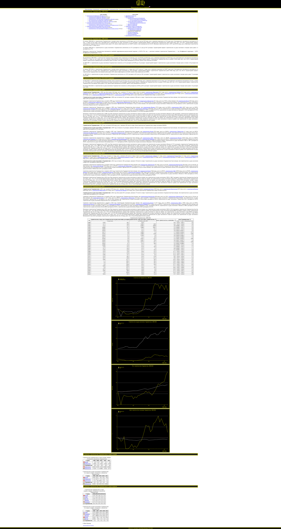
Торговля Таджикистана (133, 32)
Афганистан (88, 468)
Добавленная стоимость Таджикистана (133, 26)
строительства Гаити (169, 93)
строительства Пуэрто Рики (174, 156)
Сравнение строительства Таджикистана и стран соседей (98, 22)
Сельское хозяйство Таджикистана (135, 27)
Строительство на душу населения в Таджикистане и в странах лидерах (103, 28)
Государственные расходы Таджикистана (138, 20)
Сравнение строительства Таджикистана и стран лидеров (98, 26)
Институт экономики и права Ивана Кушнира (138, 528)
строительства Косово (192, 189)
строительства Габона (190, 157)
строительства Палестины (191, 93)
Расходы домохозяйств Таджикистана (138, 19)
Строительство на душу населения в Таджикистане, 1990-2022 (102, 19)
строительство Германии (89, 108)
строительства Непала (128, 93)
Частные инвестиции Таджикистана (135, 21)
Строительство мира (104, 9)
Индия (86, 498)
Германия (87, 502)
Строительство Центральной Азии (126, 9)
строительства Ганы (120, 94)
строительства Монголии (98, 94)
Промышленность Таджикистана (134, 28)
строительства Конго (149, 93)
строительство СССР (115, 108)
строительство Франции (142, 108)
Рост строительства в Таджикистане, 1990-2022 (98, 20)
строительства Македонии (152, 92)
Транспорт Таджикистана (133, 33)
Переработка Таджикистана (135, 29)
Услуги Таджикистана (132, 34)
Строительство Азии (114, 9)
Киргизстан (88, 467)
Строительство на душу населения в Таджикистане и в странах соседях (103, 25)
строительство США (176, 107)
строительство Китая (183, 101)
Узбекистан (88, 463)
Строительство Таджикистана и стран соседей (98, 23)
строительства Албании (175, 92)
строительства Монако (121, 190)
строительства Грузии (102, 157)
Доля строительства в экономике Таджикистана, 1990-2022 (101, 21)
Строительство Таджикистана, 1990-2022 (95, 15)
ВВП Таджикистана (129, 16)
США (86, 497)
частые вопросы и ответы (88, 525)
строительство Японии (149, 107)
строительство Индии (107, 172)
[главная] (140, 5)
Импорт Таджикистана (132, 25)
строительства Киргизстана (105, 93)
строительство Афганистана (147, 101)
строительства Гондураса (169, 157)
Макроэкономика (88, 9)
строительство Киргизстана (123, 102)
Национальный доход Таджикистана (133, 35)
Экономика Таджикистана (130, 15)
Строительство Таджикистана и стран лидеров (98, 27)
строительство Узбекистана (95, 102)
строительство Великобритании (119, 139)
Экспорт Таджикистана (132, 23)
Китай (86, 462)
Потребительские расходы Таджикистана (136, 18)
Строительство (96, 9)
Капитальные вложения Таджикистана (138, 22)
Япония (87, 500)
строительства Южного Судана (125, 157)
